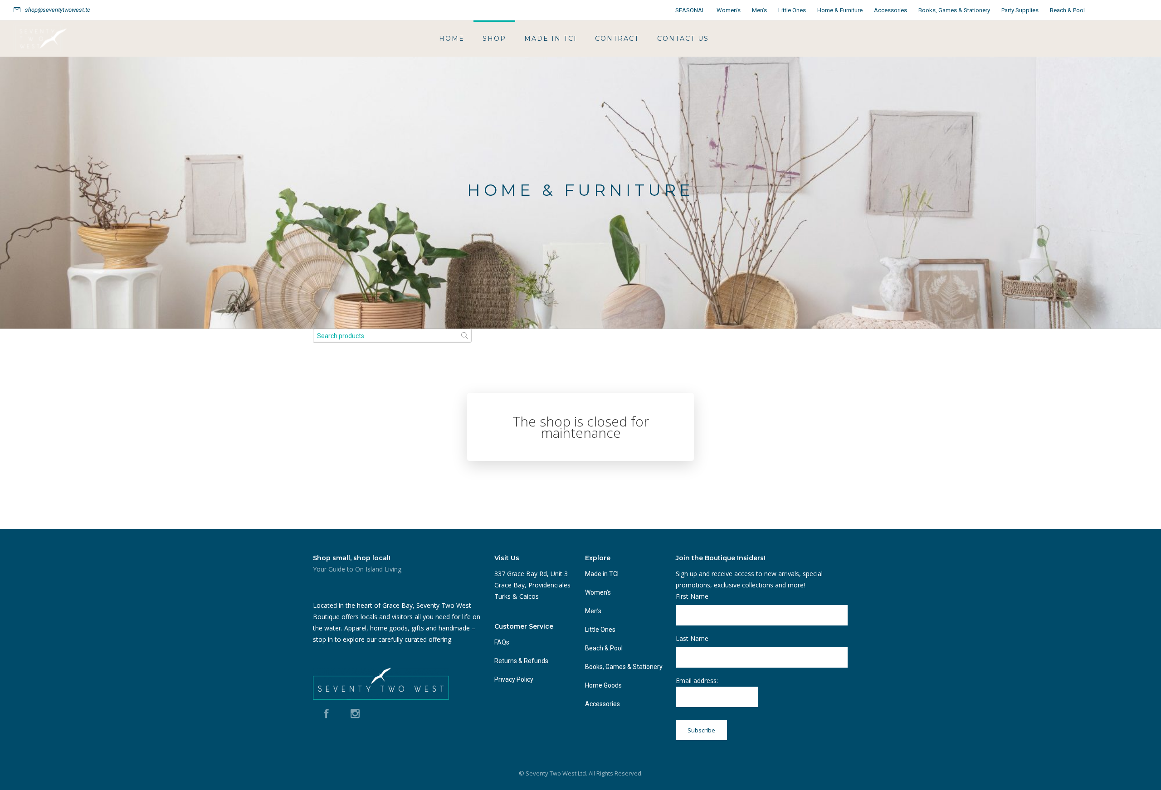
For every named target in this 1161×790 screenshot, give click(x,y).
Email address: (697, 680)
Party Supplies (1020, 10)
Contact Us (683, 38)
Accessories (890, 10)
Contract (617, 38)
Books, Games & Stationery (954, 10)
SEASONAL (690, 10)
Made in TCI (550, 38)
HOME (451, 38)
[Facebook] (1117, 10)
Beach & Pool (1067, 10)
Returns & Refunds (521, 660)
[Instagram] (1137, 10)
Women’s (729, 10)
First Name (692, 596)
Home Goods (603, 685)
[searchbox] (392, 336)
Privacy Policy (513, 679)
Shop (494, 38)
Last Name (692, 638)
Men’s (759, 10)
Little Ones (792, 10)
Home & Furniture (840, 10)
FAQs (501, 642)
